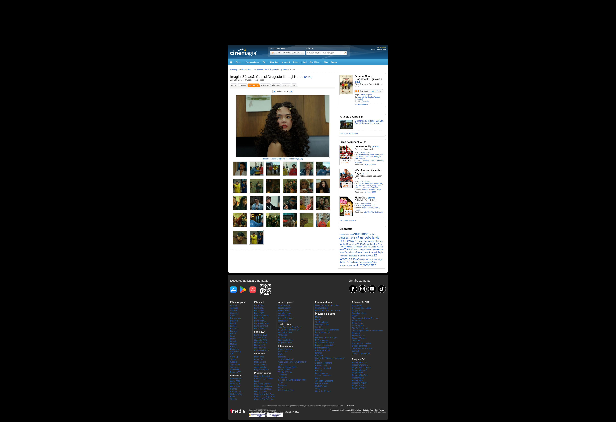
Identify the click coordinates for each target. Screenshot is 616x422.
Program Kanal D (359, 370)
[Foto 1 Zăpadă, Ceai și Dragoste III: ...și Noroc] (240, 175)
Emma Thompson (366, 157)
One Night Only (322, 325)
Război (233, 346)
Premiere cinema (261, 316)
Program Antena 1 (360, 365)
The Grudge (359, 249)
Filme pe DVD (260, 321)
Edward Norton (371, 206)
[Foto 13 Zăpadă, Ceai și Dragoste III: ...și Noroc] (240, 209)
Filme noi (259, 302)
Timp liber (274, 62)
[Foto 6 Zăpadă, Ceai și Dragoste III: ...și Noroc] (323, 175)
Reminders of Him (286, 390)
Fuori (317, 319)
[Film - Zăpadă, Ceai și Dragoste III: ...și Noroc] (346, 94)
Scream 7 (282, 364)
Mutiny (318, 317)
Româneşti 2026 (261, 350)
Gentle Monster (322, 383)
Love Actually (363, 146)
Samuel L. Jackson (362, 188)
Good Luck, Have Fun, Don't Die (292, 362)
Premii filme (236, 375)
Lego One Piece (285, 343)
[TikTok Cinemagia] (382, 289)
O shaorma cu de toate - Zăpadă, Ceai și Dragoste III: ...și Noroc (369, 122)
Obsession (283, 352)
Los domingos (321, 373)
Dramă (372, 161)
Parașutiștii (353, 256)
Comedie (365, 101)
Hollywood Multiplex (263, 386)
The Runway (346, 240)
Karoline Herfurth (346, 234)
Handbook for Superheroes (327, 330)
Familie (233, 326)
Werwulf (355, 351)
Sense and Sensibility (361, 308)
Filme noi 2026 (260, 335)
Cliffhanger (357, 305)
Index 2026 (259, 357)
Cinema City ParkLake (264, 399)
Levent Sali (359, 99)
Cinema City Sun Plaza (264, 394)
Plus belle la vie (368, 237)
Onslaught (282, 335)
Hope (317, 378)
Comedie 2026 (260, 340)
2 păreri (378, 91)
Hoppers (282, 357)
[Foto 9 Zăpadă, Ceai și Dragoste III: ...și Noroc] (273, 192)
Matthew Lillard (369, 247)
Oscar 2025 (235, 384)
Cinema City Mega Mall (264, 397)
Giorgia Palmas (365, 259)
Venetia (233, 399)
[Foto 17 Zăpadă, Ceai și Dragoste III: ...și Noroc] (306, 209)
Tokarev (348, 249)
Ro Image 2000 (370, 165)
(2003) (375, 146)
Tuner (280, 382)
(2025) (308, 77)
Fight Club (361, 197)
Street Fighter (358, 326)
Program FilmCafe (360, 375)
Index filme (259, 353)
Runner (318, 370)
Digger (355, 316)
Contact (267, 412)
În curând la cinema (325, 313)
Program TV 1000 (360, 383)
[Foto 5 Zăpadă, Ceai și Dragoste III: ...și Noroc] (306, 175)
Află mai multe (348, 406)
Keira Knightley (363, 154)
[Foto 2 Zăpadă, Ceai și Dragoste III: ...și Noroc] (256, 175)
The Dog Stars (321, 322)
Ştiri (305, 62)
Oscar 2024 (235, 386)
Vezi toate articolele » (349, 134)
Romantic (379, 161)
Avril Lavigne (284, 305)
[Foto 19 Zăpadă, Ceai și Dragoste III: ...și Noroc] (240, 227)
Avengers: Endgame (324, 381)
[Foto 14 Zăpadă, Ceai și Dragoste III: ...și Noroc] (256, 209)
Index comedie (260, 364)
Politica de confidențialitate (281, 412)
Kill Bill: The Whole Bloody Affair (292, 380)
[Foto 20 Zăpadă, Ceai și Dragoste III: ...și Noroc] (256, 227)
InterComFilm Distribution (373, 212)
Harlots (372, 234)
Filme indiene (260, 328)
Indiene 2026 (260, 348)
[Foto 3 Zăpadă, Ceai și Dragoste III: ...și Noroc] (273, 175)
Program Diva (358, 378)
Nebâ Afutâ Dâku (285, 340)
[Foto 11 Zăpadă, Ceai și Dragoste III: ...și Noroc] (306, 192)
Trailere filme (284, 324)
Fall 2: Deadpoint (322, 332)
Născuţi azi (283, 321)
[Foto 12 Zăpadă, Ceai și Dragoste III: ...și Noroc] (323, 192)
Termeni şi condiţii (255, 412)
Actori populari (260, 367)
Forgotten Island (359, 313)
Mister (232, 339)
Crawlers (282, 337)
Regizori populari (261, 370)
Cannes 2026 (236, 391)
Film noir (234, 331)
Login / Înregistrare (378, 49)
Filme (242, 70)
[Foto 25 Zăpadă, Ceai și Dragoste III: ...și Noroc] (240, 244)
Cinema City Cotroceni (264, 379)
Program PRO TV (359, 362)
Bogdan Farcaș (374, 97)
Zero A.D (356, 341)
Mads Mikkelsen (354, 247)
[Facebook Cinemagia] (353, 289)
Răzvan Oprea (371, 250)
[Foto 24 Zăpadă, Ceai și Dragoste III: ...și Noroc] (323, 227)
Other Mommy (358, 323)
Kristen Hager (377, 259)
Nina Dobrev (366, 186)
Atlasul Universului (323, 376)
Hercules (358, 243)
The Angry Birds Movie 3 (362, 348)
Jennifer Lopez (284, 313)
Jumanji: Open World (361, 353)
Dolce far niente (285, 370)
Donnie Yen (377, 184)
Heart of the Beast (323, 368)
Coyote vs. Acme (322, 350)
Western (233, 362)
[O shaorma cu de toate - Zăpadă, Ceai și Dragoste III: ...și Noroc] (346, 129)
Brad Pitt (361, 206)
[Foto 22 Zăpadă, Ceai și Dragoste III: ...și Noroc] (290, 227)
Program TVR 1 (359, 385)
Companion (369, 241)
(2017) (365, 173)
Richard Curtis (365, 152)
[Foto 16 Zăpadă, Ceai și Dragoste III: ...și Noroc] (290, 209)
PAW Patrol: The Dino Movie (327, 310)
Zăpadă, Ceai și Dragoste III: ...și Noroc (272, 77)
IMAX (256, 381)
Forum (334, 62)
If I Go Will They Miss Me (288, 330)
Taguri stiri (234, 367)
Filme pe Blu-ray (261, 323)
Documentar (235, 318)
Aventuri (371, 190)
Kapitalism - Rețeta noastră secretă (360, 252)
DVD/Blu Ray (368, 410)
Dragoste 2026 (260, 343)
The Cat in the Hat (360, 328)
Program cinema (252, 62)
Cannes (233, 389)
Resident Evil (321, 365)
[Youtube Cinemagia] (372, 289)
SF (231, 354)
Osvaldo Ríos (284, 316)
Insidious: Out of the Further (327, 305)
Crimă (370, 208)
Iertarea (318, 353)
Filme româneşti (261, 326)
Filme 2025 (250, 70)
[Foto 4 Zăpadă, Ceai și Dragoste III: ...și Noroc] (290, 175)
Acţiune (365, 190)
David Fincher (365, 203)
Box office (357, 410)
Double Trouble (285, 332)
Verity (317, 388)
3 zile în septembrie (323, 363)
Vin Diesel (374, 188)
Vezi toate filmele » (347, 220)
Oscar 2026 (235, 381)
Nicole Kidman (284, 308)
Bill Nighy (377, 157)
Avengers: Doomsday (361, 343)
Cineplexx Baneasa (262, 389)
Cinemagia (234, 70)
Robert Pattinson (285, 318)
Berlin (232, 397)
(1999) (371, 197)
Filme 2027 (259, 308)
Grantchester (366, 265)
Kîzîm (280, 354)
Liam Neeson (360, 158)
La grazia (282, 385)
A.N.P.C (296, 412)
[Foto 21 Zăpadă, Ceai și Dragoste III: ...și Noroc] (273, 227)
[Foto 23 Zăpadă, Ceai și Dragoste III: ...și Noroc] (306, 227)
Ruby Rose (376, 186)
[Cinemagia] (231, 62)
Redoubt (319, 355)
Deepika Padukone (365, 184)
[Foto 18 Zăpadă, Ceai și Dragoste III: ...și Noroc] (323, 209)
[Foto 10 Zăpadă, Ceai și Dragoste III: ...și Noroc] (290, 192)
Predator (359, 241)
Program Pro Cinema (361, 367)
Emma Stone (284, 310)
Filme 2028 (259, 305)
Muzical (233, 344)
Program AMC (358, 373)
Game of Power (359, 338)
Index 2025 (259, 359)
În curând (286, 62)
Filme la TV (259, 318)
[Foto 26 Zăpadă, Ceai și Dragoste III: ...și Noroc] (256, 244)
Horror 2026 (259, 345)
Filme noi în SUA (360, 302)
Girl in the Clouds (322, 391)
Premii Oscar (235, 379)
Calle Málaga (321, 386)
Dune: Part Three (359, 346)
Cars (317, 335)
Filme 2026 (259, 310)
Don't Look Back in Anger (326, 337)
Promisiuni (368, 244)
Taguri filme (235, 364)
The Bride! (282, 377)
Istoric (232, 336)
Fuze (280, 388)
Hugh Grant (374, 154)
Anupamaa (360, 234)
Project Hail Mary (285, 349)
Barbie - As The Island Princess (353, 262)
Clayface (356, 310)
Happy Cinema (260, 391)
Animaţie (234, 308)
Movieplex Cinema (262, 384)
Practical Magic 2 (322, 348)
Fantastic (234, 328)
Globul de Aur (236, 394)
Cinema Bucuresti (262, 376)
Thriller (378, 190)
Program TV (235, 372)
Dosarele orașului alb (324, 345)
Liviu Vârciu (362, 97)
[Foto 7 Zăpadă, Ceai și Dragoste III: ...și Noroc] (240, 192)
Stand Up (234, 357)
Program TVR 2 (359, 388)
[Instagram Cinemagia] (363, 289)
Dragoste (358, 163)
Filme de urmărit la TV (352, 142)
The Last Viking (285, 372)
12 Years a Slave (358, 257)
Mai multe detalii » (361, 105)
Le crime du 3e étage (324, 343)
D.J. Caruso (364, 181)
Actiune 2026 (260, 337)
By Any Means (321, 340)
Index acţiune (260, 362)
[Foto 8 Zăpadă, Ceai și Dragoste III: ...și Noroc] (256, 192)
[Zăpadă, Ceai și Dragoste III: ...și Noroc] (283, 157)
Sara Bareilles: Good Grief (289, 327)
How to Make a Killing (287, 367)
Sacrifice (319, 327)
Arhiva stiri (234, 370)
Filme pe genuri (238, 302)
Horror (233, 334)
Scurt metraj (235, 352)
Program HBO (358, 380)
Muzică (233, 341)
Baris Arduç (372, 262)
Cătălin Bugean (366, 95)
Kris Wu (358, 186)
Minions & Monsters (348, 265)
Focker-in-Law (358, 335)
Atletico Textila (348, 237)
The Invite (282, 375)
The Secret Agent (285, 359)
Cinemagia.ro (243, 52)
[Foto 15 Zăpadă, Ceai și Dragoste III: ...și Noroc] (273, 209)
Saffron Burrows (365, 256)
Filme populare (286, 346)
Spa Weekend (321, 308)
